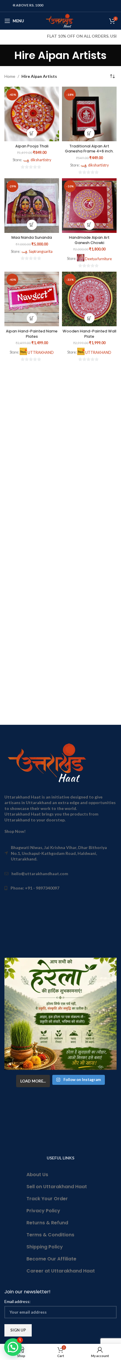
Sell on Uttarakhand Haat (56, 1186)
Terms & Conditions (50, 1234)
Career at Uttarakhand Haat (60, 1270)
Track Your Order (47, 1198)
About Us (37, 1174)
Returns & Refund (47, 1222)
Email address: (17, 1301)
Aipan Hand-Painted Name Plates (32, 334)
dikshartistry (41, 160)
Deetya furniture (98, 259)
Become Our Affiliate (51, 1258)
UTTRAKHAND (41, 352)
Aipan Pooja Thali (31, 146)
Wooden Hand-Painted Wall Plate (89, 334)
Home (9, 76)
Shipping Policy (44, 1246)
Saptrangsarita (41, 251)
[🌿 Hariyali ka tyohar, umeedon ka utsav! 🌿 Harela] (60, 1014)
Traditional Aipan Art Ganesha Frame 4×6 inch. (89, 149)
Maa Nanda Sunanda (31, 237)
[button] (32, 133)
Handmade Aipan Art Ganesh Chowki (89, 240)
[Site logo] (61, 20)
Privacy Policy (43, 1210)
